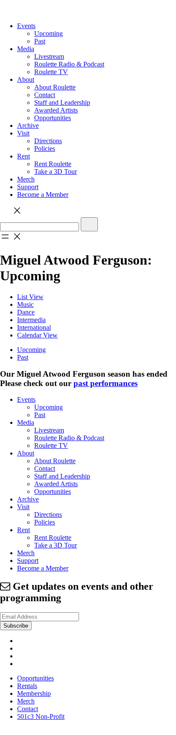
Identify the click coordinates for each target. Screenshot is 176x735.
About (25, 79)
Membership (34, 693)
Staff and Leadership (62, 102)
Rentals (27, 685)
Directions (48, 140)
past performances (105, 383)
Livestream (49, 56)
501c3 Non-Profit (41, 716)
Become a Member (42, 194)
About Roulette (55, 87)
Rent (23, 156)
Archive (28, 125)
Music (25, 304)
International (34, 327)
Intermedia (31, 319)
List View (30, 296)
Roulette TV (51, 71)
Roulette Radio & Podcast (69, 64)
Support (27, 186)
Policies (44, 148)
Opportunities (52, 117)
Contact (44, 94)
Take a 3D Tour (55, 171)
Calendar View (37, 335)
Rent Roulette (52, 163)
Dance (26, 312)
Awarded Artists (56, 110)
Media (25, 48)
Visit (23, 133)
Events (26, 25)
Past (39, 41)
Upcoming (48, 33)
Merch (26, 179)
